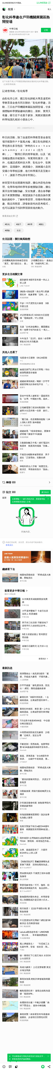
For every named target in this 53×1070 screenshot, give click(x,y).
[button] (4, 1066)
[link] (10, 1066)
